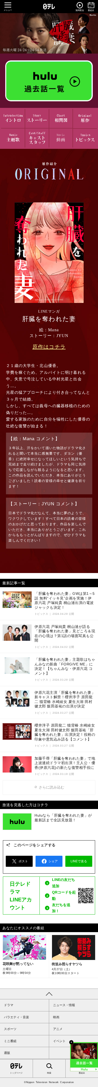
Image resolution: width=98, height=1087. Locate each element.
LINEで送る (79, 861)
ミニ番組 (10, 1041)
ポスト (23, 861)
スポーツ (10, 1029)
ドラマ (8, 1005)
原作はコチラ (49, 347)
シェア (53, 861)
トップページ (16, 1073)
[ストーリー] (37, 118)
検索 (49, 1073)
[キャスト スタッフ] (37, 138)
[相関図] (61, 118)
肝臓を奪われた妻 (49, 33)
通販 (7, 1053)
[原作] (85, 118)
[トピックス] (85, 138)
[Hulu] (49, 81)
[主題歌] (13, 138)
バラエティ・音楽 (16, 1017)
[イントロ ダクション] (13, 118)
